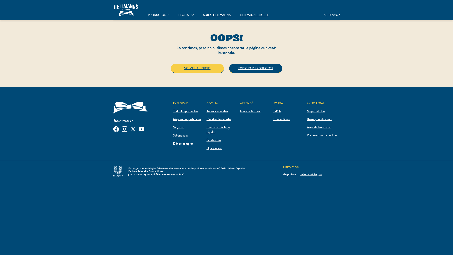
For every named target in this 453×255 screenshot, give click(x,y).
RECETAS (184, 15)
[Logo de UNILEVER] (118, 170)
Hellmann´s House (254, 15)
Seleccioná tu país (311, 174)
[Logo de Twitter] (133, 128)
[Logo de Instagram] (124, 128)
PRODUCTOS (157, 15)
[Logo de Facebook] (116, 128)
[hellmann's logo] (126, 10)
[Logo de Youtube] (141, 128)
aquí (153, 174)
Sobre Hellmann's (217, 15)
